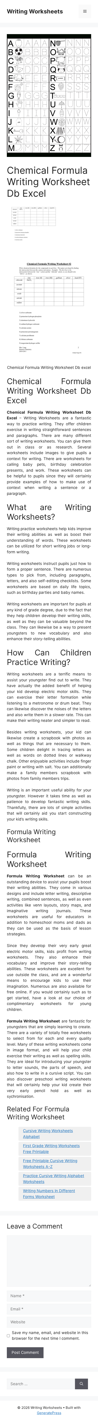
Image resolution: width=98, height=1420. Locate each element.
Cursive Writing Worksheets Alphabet (48, 1133)
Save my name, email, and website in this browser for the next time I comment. (50, 1335)
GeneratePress (49, 1413)
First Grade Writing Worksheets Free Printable (51, 1148)
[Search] (81, 1384)
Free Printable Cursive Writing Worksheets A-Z (50, 1163)
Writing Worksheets (35, 11)
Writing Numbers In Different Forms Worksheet (49, 1193)
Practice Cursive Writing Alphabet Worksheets (53, 1178)
